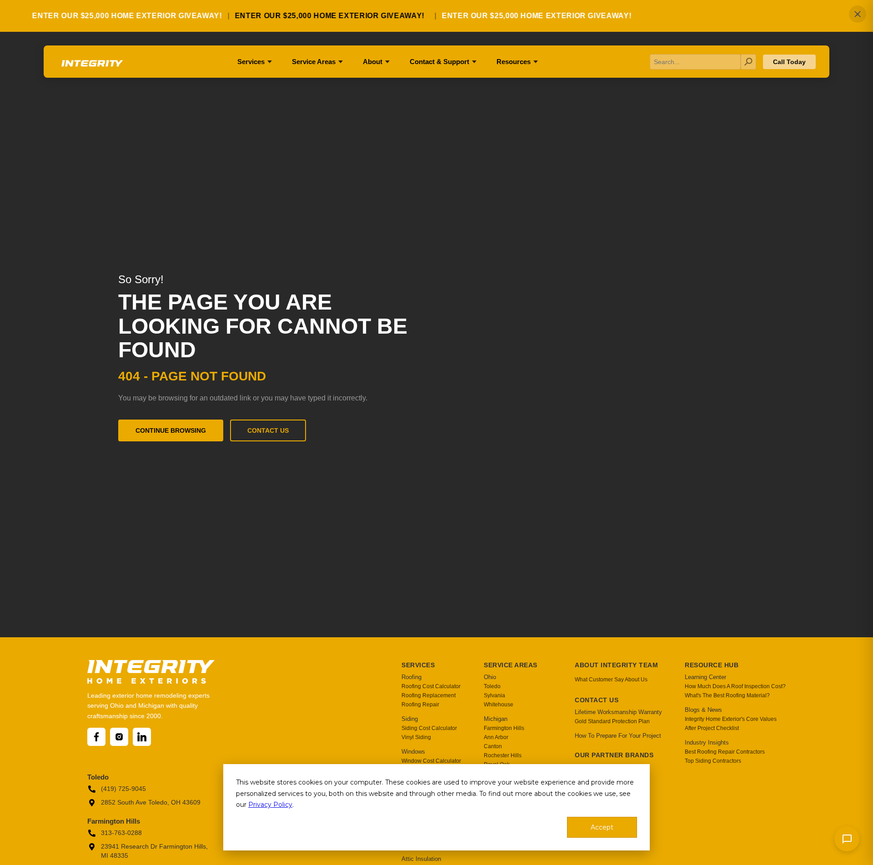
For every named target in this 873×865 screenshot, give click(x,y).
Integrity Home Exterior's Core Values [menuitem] (731, 719)
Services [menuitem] (418, 665)
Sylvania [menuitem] (494, 695)
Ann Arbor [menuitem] (496, 737)
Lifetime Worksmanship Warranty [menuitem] (618, 712)
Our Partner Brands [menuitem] (614, 755)
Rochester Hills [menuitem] (503, 755)
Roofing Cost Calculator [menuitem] (431, 686)
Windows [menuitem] (413, 751)
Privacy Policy (270, 804)
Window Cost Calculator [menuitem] (431, 761)
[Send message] (846, 838)
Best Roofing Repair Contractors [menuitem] (725, 752)
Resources (514, 61)
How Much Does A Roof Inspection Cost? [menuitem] (735, 686)
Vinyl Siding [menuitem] (416, 737)
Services (251, 61)
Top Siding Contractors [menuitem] (713, 761)
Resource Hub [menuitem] (711, 665)
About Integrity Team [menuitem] (616, 665)
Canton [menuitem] (493, 746)
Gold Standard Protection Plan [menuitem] (612, 721)
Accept (602, 827)
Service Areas (314, 61)
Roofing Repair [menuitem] (420, 704)
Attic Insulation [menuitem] (421, 858)
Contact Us (268, 430)
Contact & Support (439, 61)
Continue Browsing (170, 430)
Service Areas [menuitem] (510, 665)
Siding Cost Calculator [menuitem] (429, 728)
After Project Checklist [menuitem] (712, 728)
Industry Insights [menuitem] (707, 742)
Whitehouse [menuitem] (498, 704)
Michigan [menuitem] (495, 718)
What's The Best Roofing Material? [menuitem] (727, 695)
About (372, 61)
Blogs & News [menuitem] (703, 709)
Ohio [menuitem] (490, 677)
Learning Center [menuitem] (705, 677)
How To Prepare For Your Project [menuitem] (618, 735)
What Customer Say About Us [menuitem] (611, 679)
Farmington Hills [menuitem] (504, 728)
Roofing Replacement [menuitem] (428, 695)
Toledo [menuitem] (492, 686)
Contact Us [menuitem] (596, 700)
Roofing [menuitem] (411, 677)
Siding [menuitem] (409, 718)
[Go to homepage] (91, 66)
